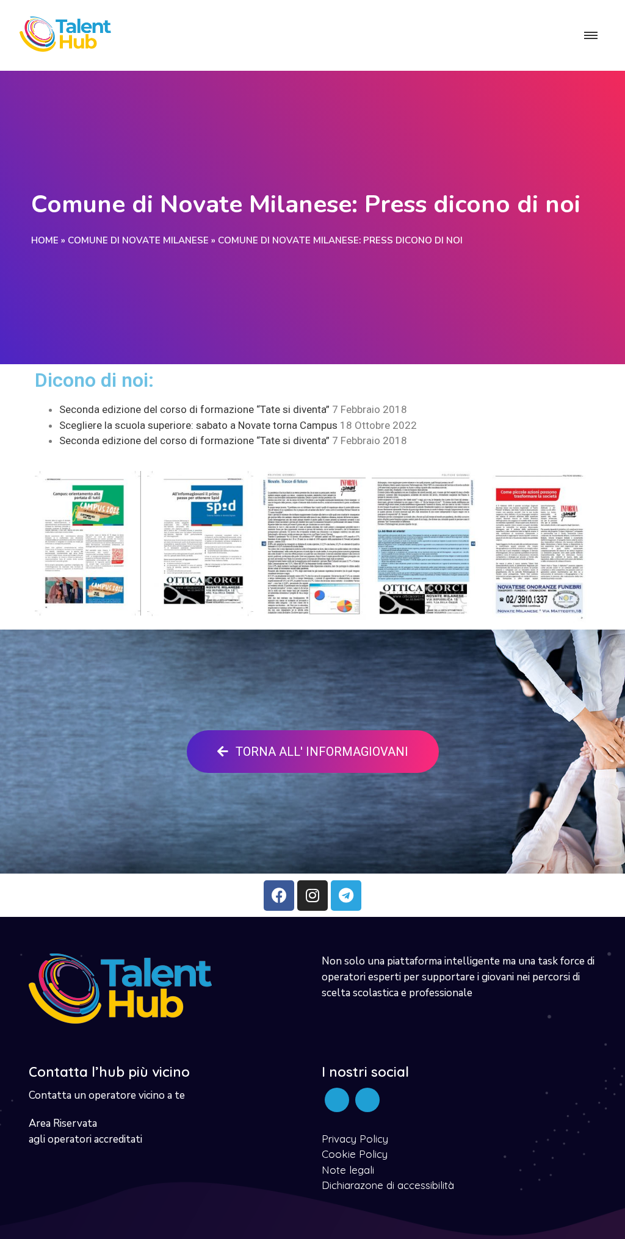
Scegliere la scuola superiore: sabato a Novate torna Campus (198, 425)
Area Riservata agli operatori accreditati (85, 1131)
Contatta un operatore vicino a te (107, 1095)
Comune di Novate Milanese (138, 240)
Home (45, 240)
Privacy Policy (355, 1138)
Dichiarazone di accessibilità (388, 1185)
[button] (313, 751)
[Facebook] (279, 895)
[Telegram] (346, 895)
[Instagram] (312, 895)
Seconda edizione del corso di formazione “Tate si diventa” (194, 409)
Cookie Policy (355, 1153)
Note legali (348, 1169)
